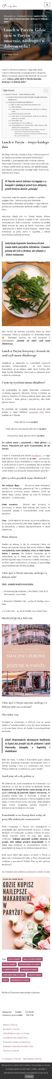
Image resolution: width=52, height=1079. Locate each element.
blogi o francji (9, 964)
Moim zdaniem (16, 107)
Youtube (18, 1012)
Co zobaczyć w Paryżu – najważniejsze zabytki (21, 1058)
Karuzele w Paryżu (11, 1029)
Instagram (6, 1012)
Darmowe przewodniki (12, 1015)
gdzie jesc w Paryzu (29, 970)
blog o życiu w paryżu (32, 959)
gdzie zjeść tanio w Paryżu (13, 975)
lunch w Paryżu (34, 975)
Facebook (29, 1012)
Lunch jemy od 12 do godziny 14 (22, 123)
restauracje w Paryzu (20, 980)
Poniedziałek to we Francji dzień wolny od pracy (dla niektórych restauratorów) (29, 126)
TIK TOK (29, 1015)
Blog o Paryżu (14, 959)
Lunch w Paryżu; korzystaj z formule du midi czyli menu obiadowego (27, 98)
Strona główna (9, 16)
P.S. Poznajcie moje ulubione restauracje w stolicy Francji (26, 871)
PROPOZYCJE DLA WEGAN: (21, 114)
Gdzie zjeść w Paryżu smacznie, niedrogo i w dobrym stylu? (29, 110)
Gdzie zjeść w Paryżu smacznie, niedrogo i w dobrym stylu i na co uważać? (29, 117)
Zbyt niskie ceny (17, 120)
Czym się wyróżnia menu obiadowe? (20, 102)
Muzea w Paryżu (10, 1024)
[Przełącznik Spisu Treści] (44, 91)
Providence (36, 455)
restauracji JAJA (36, 412)
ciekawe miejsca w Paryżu (29, 964)
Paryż (5, 980)
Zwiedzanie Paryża (24, 16)
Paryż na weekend (11, 1050)
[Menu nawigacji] (47, 5)
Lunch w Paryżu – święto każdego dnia (20, 94)
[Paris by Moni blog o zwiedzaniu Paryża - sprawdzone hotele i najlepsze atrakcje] (9, 5)
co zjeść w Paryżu (10, 970)
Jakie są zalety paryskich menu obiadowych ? (26, 105)
